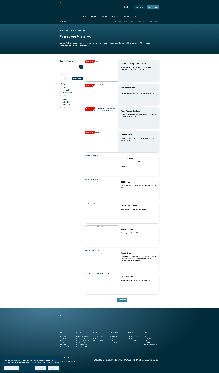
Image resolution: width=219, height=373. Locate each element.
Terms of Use (147, 336)
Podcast (156, 21)
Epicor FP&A (66, 104)
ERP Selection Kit (131, 340)
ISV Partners (96, 338)
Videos (150, 21)
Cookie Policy (18, 362)
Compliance (147, 342)
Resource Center (70, 30)
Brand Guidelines (64, 346)
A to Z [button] (65, 78)
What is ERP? (130, 338)
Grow (111, 338)
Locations (62, 342)
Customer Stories (122, 21)
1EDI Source (113, 336)
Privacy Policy (148, 338)
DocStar (112, 344)
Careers (62, 340)
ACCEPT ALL (53, 368)
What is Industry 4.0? (132, 336)
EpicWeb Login (80, 342)
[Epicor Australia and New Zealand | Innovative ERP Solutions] (65, 7)
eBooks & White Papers (135, 21)
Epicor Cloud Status (81, 346)
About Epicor (63, 336)
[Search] (81, 67)
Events (145, 21)
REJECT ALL (40, 368)
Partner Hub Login (98, 340)
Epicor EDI (66, 102)
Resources (63, 21)
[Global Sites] (127, 7)
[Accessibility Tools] (130, 7)
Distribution (66, 90)
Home (61, 30)
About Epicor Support (82, 336)
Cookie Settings (148, 340)
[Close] (58, 358)
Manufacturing (67, 92)
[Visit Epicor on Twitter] (69, 358)
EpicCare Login (80, 338)
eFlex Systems (114, 342)
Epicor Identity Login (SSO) (83, 344)
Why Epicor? (63, 338)
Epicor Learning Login (82, 340)
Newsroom (63, 344)
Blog (115, 21)
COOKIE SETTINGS (11, 368)
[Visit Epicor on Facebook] (65, 358)
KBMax (112, 340)
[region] (31, 364)
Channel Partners (98, 336)
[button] (71, 108)
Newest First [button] (77, 78)
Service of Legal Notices (150, 344)
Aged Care (66, 88)
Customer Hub (153, 7)
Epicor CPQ (66, 100)
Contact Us (140, 7)
